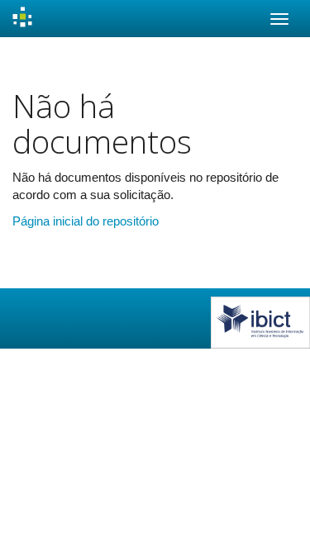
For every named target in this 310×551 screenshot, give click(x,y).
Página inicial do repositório (85, 221)
